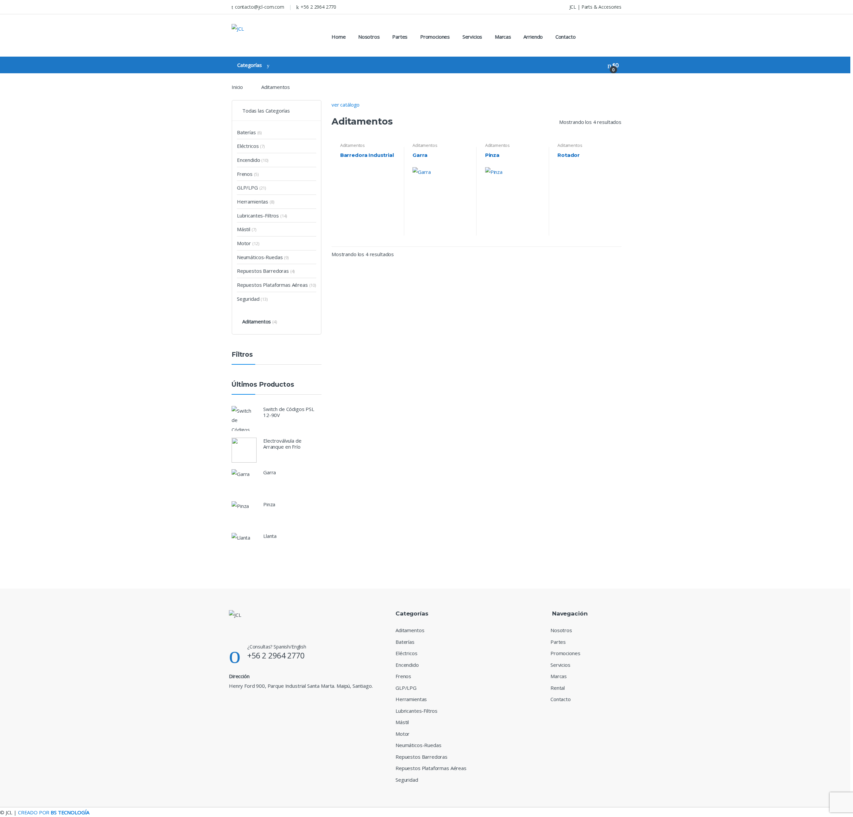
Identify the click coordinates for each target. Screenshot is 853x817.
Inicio (237, 87)
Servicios (472, 36)
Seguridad (248, 298)
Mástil (243, 229)
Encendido (248, 160)
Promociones (435, 36)
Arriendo (533, 36)
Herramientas (252, 201)
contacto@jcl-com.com (259, 7)
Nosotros (369, 36)
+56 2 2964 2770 (318, 7)
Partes (400, 36)
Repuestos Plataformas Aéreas (272, 284)
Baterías (246, 132)
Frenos (245, 174)
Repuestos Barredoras (263, 270)
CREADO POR (53, 812)
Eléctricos (248, 146)
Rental (557, 687)
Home (339, 36)
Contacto (565, 36)
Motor (244, 243)
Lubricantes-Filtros (258, 215)
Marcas (503, 36)
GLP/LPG (247, 187)
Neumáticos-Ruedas (260, 257)
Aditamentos (352, 145)
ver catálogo (346, 104)
